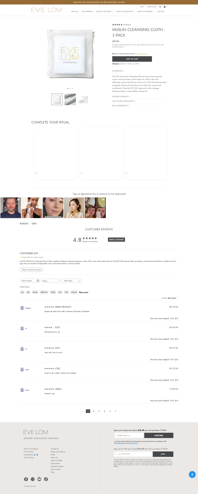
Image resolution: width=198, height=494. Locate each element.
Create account (152, 7)
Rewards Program (57, 466)
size (22, 292)
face (60, 292)
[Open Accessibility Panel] (192, 474)
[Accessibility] (35, 454)
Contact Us (55, 449)
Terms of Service (159, 465)
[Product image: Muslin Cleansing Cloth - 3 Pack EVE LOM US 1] (57, 99)
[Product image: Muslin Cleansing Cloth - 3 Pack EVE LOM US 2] (70, 99)
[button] (67, 88)
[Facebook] (26, 481)
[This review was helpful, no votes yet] (171, 318)
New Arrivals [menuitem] (87, 11)
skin (28, 292)
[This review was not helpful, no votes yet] (175, 318)
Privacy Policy (29, 451)
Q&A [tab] (34, 223)
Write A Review (116, 239)
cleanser (74, 292)
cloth (66, 292)
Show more (83, 292)
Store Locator (55, 469)
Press (53, 472)
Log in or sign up (141, 54)
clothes (53, 292)
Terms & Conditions (31, 449)
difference (44, 292)
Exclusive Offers (56, 460)
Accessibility (28, 454)
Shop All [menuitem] (74, 11)
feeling (35, 292)
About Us (54, 457)
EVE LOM (33, 486)
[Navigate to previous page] (82, 411)
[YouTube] (39, 481)
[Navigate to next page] (115, 411)
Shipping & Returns (58, 451)
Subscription (55, 463)
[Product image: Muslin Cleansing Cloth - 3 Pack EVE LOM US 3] (83, 99)
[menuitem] (104, 11)
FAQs (53, 454)
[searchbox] (28, 280)
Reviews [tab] (24, 223)
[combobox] (51, 281)
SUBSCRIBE (158, 435)
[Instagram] (32, 481)
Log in (142, 7)
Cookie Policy (29, 457)
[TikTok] (46, 481)
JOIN (163, 454)
